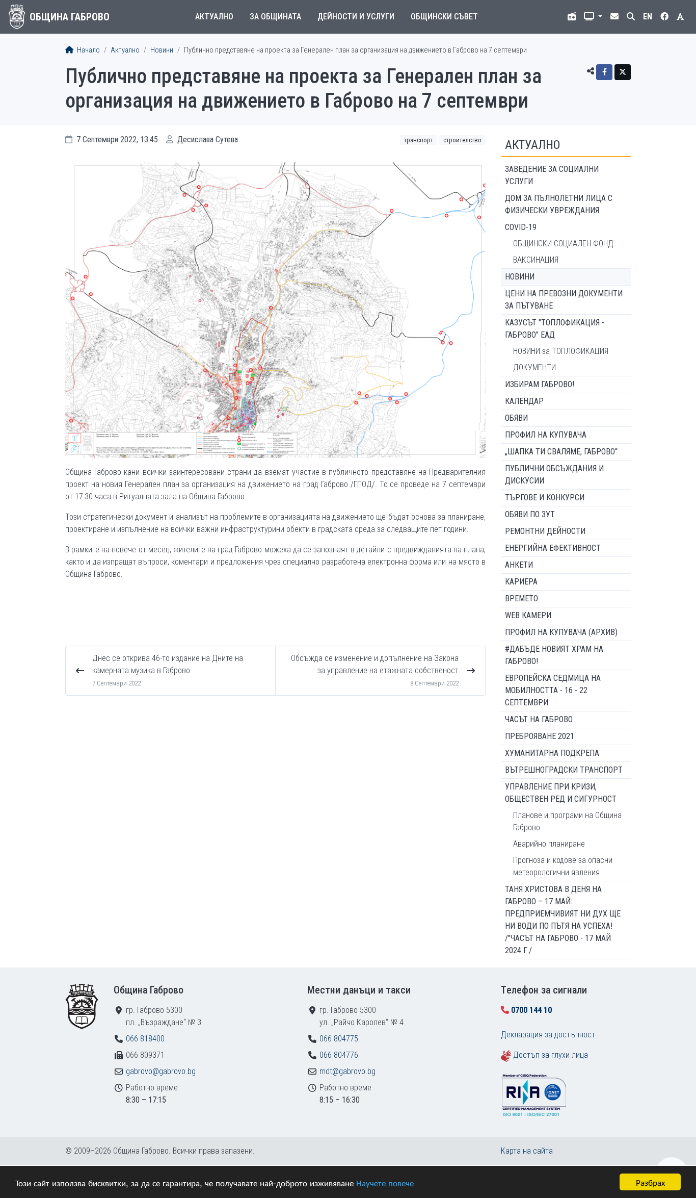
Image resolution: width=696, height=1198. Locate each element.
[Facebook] (604, 72)
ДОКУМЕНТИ (534, 367)
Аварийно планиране (549, 844)
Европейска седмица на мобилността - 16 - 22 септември (553, 690)
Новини (161, 50)
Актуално (214, 16)
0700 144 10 (531, 1010)
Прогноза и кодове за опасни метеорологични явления (562, 866)
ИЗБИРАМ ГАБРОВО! (539, 384)
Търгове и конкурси (544, 497)
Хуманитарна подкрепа (552, 753)
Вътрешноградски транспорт (564, 770)
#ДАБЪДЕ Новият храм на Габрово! (554, 655)
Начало (87, 50)
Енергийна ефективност (553, 548)
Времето (521, 598)
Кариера (521, 582)
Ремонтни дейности (545, 531)
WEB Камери (528, 615)
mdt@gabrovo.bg (347, 1071)
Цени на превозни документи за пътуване (564, 300)
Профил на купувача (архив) (561, 632)
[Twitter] (622, 72)
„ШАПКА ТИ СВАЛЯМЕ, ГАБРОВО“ (561, 451)
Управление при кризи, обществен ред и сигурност (561, 793)
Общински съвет (444, 16)
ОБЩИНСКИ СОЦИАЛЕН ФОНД (563, 243)
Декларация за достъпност (548, 1034)
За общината (275, 16)
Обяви (516, 418)
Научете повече (385, 1182)
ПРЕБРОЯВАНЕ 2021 (539, 736)
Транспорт (418, 140)
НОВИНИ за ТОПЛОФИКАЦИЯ (560, 351)
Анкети (519, 565)
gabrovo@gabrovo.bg (161, 1071)
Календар (524, 401)
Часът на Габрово (539, 719)
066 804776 (338, 1055)
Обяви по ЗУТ (530, 514)
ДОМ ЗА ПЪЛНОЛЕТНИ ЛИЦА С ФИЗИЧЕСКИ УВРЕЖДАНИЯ (558, 204)
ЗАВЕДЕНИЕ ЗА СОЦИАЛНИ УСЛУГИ (552, 175)
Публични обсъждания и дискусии (554, 475)
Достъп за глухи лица (550, 1055)
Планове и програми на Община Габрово (567, 821)
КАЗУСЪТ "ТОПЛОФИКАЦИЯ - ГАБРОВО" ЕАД (554, 329)
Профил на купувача (545, 435)
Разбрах (650, 1182)
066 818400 (145, 1038)
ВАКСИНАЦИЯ (535, 260)
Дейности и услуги (355, 16)
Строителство (462, 140)
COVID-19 (521, 227)
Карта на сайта (527, 1151)
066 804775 (338, 1038)
